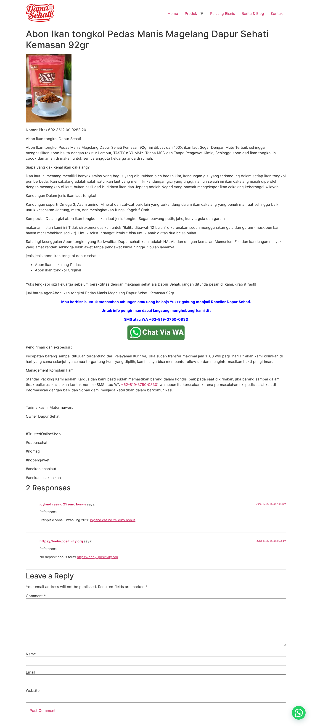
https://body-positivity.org (61, 541)
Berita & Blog (253, 13)
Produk (191, 13)
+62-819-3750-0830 (139, 384)
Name (31, 654)
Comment (36, 596)
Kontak (277, 13)
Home (173, 13)
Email (30, 672)
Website (33, 690)
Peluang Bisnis (222, 13)
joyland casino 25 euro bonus (63, 504)
